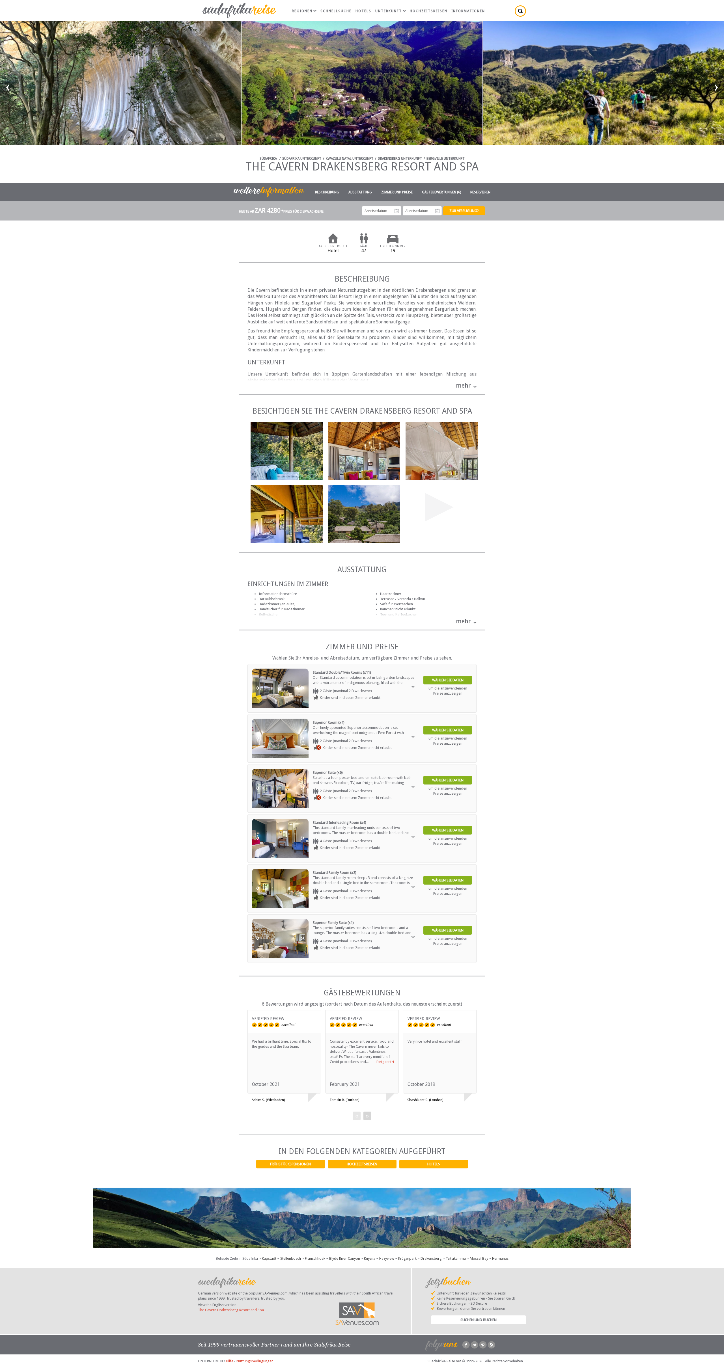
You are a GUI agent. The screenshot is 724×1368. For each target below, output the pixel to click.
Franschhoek (315, 1258)
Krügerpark (407, 1258)
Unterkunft (388, 11)
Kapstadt (269, 1258)
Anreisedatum (397, 211)
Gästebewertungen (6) (441, 192)
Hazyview (386, 1258)
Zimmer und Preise (397, 192)
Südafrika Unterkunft (301, 159)
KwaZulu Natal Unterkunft (349, 159)
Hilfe (229, 1361)
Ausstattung (360, 192)
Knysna (369, 1258)
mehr (463, 385)
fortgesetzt (385, 1062)
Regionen (302, 11)
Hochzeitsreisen (362, 1164)
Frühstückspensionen (290, 1164)
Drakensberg (431, 1258)
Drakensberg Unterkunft (400, 159)
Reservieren (480, 192)
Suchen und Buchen (478, 1320)
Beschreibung (327, 192)
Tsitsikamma (456, 1258)
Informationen (468, 11)
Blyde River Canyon (344, 1258)
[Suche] (520, 11)
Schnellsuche (336, 11)
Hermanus (500, 1258)
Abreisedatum (437, 211)
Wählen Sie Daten (448, 680)
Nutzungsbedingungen (254, 1361)
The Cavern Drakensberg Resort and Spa (231, 1310)
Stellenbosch (290, 1258)
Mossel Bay (479, 1258)
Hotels (433, 1164)
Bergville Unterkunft (445, 159)
